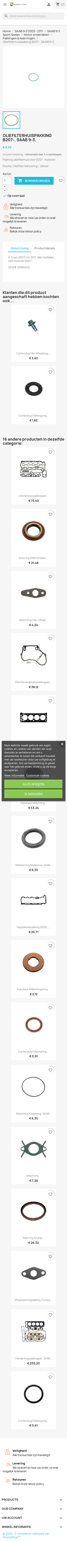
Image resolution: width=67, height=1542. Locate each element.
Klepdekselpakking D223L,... (33, 927)
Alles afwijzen (33, 784)
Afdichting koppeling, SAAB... (33, 1113)
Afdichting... (33, 1175)
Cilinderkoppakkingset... (33, 496)
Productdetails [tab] (44, 248)
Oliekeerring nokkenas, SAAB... (33, 865)
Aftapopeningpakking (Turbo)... (33, 1300)
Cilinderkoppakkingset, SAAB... (33, 1358)
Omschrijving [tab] (20, 248)
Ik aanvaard (33, 794)
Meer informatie (14, 775)
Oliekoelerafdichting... (33, 803)
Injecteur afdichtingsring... (33, 989)
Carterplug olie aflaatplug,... (33, 353)
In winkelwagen (34, 180)
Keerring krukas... (33, 1238)
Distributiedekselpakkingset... (33, 682)
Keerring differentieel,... (33, 558)
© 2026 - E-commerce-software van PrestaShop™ (26, 1535)
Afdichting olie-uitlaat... (33, 620)
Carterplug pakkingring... (33, 415)
